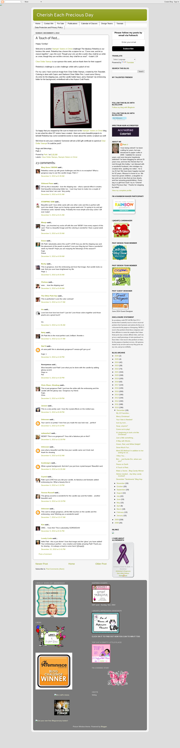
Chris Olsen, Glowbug (50, 385)
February (120, 512)
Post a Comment (45, 554)
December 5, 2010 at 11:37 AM (53, 339)
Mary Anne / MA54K (49, 167)
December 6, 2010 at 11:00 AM (53, 469)
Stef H (43, 346)
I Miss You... (121, 456)
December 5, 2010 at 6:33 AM (52, 233)
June (119, 499)
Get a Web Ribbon (123, 573)
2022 (117, 369)
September (121, 490)
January (120, 515)
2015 (117, 391)
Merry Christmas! (123, 416)
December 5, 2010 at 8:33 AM (52, 275)
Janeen (44, 406)
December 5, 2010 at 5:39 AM (52, 176)
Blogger (104, 727)
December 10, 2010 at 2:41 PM (53, 549)
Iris (42, 309)
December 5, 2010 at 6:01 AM (52, 194)
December (121, 410)
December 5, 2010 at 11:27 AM (53, 302)
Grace (43, 241)
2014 (117, 395)
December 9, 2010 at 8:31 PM (52, 531)
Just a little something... (125, 438)
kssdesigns (46, 463)
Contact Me (48, 23)
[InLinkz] (113, 532)
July (118, 496)
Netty (43, 332)
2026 (117, 356)
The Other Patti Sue (49, 296)
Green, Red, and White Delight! (128, 444)
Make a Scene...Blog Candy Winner (130, 471)
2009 (117, 520)
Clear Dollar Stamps (44, 62)
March (119, 509)
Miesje (44, 222)
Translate (130, 62)
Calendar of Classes (89, 23)
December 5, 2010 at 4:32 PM (52, 357)
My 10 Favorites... (123, 413)
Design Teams (107, 23)
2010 (117, 407)
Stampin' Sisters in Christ (62, 49)
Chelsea (44, 282)
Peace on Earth (122, 464)
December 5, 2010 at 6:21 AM (52, 215)
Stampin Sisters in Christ (67, 157)
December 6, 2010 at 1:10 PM (52, 485)
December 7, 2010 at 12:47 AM (53, 517)
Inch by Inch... (121, 423)
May (118, 503)
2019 (117, 378)
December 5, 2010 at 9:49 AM (52, 288)
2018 (117, 382)
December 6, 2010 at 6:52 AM (52, 456)
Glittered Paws (47, 183)
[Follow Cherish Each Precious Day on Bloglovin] (119, 120)
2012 (117, 401)
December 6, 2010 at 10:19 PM (53, 501)
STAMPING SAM (47, 202)
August (120, 493)
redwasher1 (46, 433)
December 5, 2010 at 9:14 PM (52, 426)
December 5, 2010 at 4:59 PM (52, 398)
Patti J (125, 145)
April (119, 506)
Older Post (101, 564)
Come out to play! (123, 429)
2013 (117, 398)
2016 (117, 388)
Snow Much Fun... (123, 447)
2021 (117, 372)
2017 (117, 385)
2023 (117, 365)
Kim (42, 525)
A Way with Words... (124, 441)
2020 (117, 375)
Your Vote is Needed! (124, 420)
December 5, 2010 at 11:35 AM (53, 325)
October (120, 486)
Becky (43, 264)
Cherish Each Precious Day (65, 15)
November (121, 483)
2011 (117, 404)
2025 (117, 359)
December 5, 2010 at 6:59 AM (52, 256)
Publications (72, 23)
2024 (117, 362)
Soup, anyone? (122, 426)
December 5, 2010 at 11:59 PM (53, 439)
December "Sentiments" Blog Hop (129, 479)
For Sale (60, 23)
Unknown (45, 419)
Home (37, 23)
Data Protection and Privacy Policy (49, 27)
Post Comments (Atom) (55, 569)
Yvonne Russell (47, 493)
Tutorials (120, 23)
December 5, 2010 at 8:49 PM (52, 412)
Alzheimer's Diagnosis (123, 571)
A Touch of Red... (123, 467)
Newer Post (42, 564)
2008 (117, 523)
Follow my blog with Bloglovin (123, 107)
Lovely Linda (46, 538)
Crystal (44, 477)
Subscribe (128, 48)
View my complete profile (121, 190)
